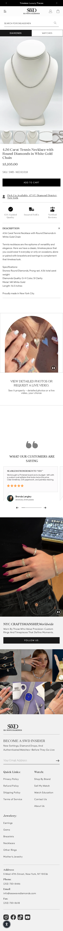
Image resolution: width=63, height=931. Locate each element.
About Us (39, 806)
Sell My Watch (42, 785)
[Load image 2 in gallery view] (19, 137)
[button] (5, 11)
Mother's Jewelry (13, 856)
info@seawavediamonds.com (19, 893)
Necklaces (9, 843)
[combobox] (31, 23)
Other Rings (10, 850)
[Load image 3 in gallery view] (32, 137)
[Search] (55, 23)
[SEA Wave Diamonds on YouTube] (21, 919)
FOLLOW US (31, 640)
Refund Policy (11, 785)
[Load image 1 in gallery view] (6, 137)
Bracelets (8, 836)
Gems (6, 829)
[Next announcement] (56, 3)
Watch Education (43, 792)
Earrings (8, 823)
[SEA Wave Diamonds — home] (31, 11)
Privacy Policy (11, 779)
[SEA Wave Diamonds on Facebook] (14, 919)
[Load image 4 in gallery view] (45, 137)
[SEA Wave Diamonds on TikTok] (28, 919)
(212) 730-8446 (11, 884)
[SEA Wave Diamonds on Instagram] (6, 919)
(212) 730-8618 (11, 903)
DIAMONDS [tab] (16, 33)
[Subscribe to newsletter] (57, 760)
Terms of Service (12, 799)
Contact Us (40, 799)
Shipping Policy (11, 792)
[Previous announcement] (6, 3)
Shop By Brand (42, 779)
